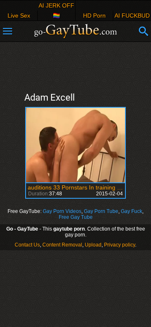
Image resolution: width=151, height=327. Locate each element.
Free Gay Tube (76, 217)
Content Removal (62, 245)
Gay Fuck (131, 211)
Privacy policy (119, 245)
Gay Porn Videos (62, 211)
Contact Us (27, 245)
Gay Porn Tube (101, 211)
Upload (93, 245)
